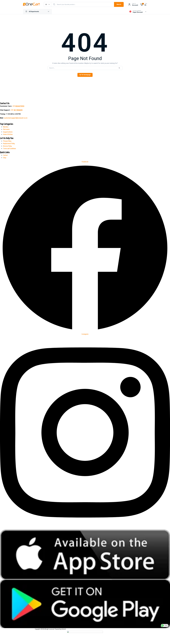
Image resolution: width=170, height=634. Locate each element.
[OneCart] (31, 4)
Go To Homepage (85, 74)
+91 (18, 106)
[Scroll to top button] (3, 626)
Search (119, 4)
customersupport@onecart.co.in (15, 118)
